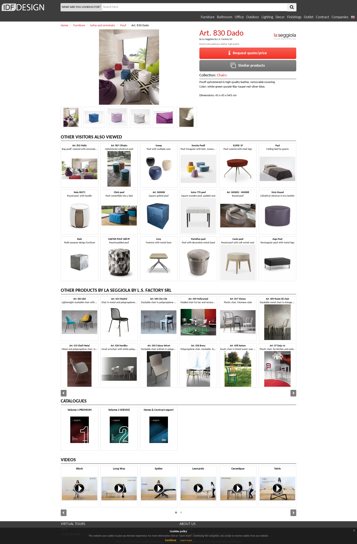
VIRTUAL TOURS (73, 524)
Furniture (207, 17)
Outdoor (252, 17)
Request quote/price (248, 53)
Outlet (308, 17)
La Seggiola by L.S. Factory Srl (217, 39)
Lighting (267, 17)
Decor (280, 17)
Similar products (250, 66)
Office (239, 17)
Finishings (294, 17)
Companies (340, 17)
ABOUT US (187, 524)
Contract (322, 17)
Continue (170, 540)
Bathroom (224, 17)
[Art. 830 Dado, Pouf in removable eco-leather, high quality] (71, 117)
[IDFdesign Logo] (30, 7)
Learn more (186, 540)
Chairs (222, 75)
